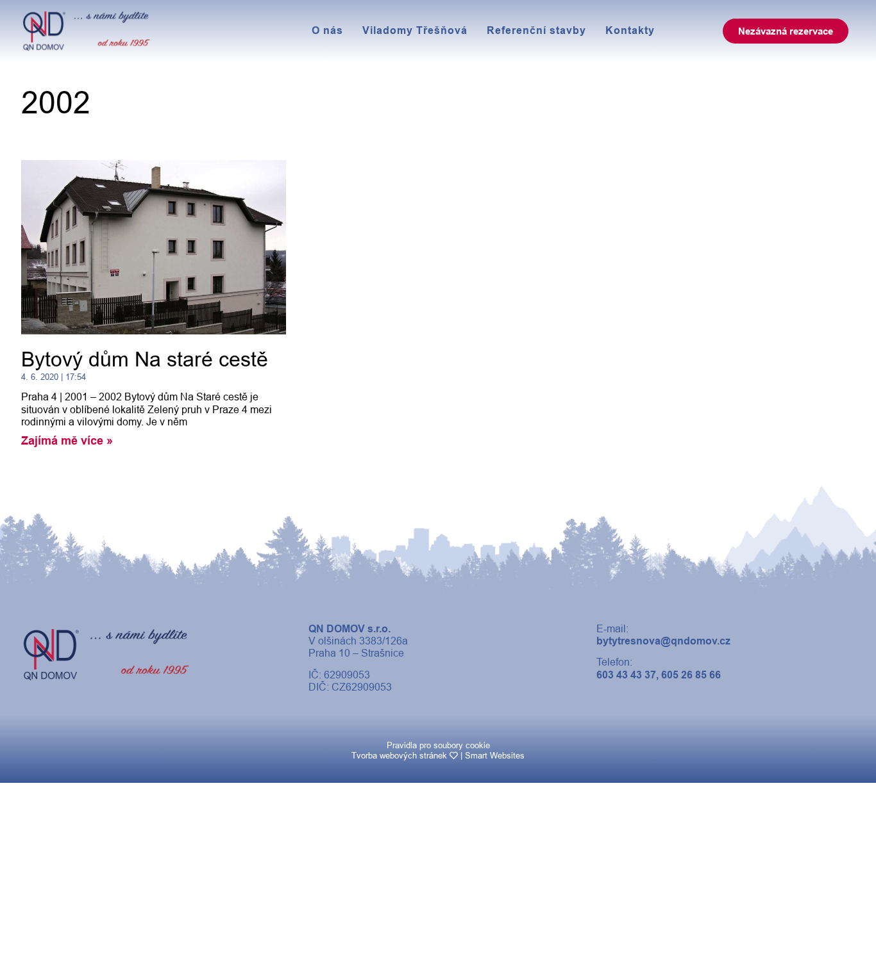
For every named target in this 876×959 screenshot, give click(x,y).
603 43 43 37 (626, 674)
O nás (327, 30)
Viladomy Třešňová (414, 30)
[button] (785, 31)
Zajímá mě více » (67, 440)
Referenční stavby (536, 30)
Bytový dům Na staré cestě (144, 359)
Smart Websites (495, 755)
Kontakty (630, 30)
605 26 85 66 (691, 674)
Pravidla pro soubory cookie (438, 745)
